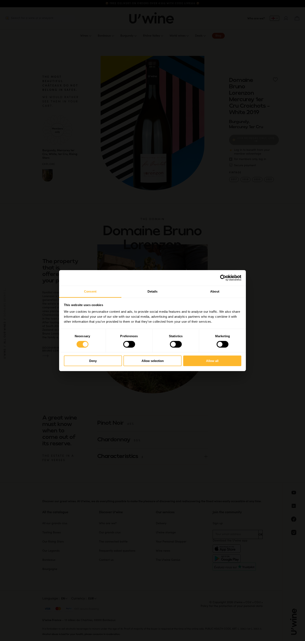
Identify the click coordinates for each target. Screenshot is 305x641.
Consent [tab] (90, 291)
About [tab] (214, 291)
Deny (93, 361)
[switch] (129, 344)
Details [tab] (153, 291)
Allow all (212, 361)
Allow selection (153, 361)
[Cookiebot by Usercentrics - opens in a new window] (223, 278)
